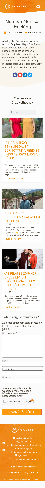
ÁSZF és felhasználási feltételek (22, 466)
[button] (38, 6)
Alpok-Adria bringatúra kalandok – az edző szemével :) (22, 217)
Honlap (6, 377)
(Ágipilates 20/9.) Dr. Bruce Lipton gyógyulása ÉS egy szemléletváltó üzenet (20, 281)
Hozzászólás (9, 333)
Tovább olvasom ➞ (13, 178)
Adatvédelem (13, 472)
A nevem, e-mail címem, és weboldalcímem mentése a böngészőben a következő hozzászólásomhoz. (16, 392)
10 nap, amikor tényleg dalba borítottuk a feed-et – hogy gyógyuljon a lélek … (21, 150)
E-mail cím (8, 369)
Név (5, 360)
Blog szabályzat (31, 472)
